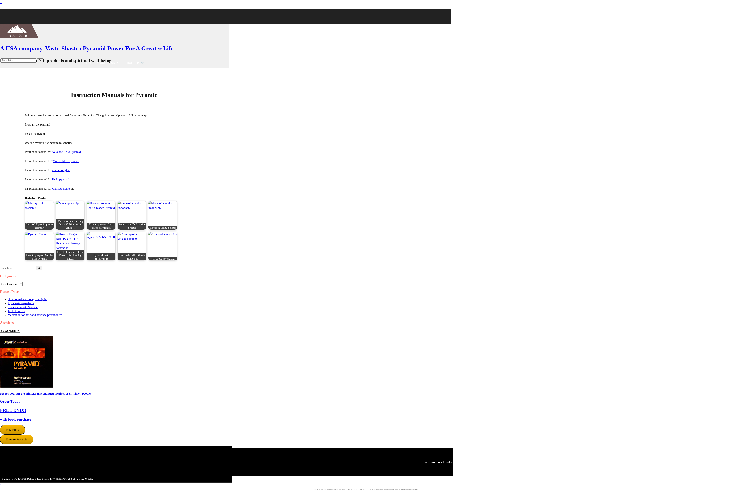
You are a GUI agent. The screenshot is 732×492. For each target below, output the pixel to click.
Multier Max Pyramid (66, 161)
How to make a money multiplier (27, 299)
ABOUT (101, 63)
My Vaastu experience (21, 303)
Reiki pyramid (60, 179)
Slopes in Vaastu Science (23, 307)
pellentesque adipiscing (332, 489)
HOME (89, 63)
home (66, 188)
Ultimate (57, 188)
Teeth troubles (16, 311)
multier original (61, 170)
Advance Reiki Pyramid (66, 152)
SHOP (129, 63)
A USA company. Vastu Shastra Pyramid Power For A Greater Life (86, 48)
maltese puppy (389, 489)
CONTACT (115, 63)
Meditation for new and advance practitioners (35, 315)
